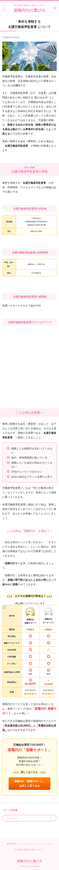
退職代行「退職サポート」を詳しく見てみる (29, 783)
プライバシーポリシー (29, 843)
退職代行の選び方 (29, 10)
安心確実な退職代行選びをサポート (29, 849)
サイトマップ (46, 843)
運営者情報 (11, 843)
